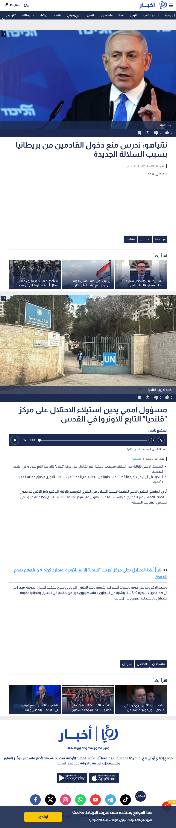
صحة (121, 15)
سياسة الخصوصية (100, 820)
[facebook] (35, 799)
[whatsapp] (80, 799)
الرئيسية (170, 15)
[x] (50, 799)
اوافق (43, 817)
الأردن (133, 15)
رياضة (43, 15)
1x (24, 440)
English (15, 5)
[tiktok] (125, 799)
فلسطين (106, 15)
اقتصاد (57, 15)
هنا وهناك (28, 15)
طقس (91, 15)
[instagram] (65, 799)
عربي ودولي (74, 15)
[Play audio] (15, 440)
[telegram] (110, 799)
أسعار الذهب (151, 15)
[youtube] (95, 799)
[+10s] (161, 440)
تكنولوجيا (11, 15)
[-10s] (152, 440)
